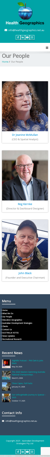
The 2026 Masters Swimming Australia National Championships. (28, 373)
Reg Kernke (25, 204)
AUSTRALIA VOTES (10, 332)
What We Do (7, 313)
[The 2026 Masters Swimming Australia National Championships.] (7, 375)
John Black (25, 273)
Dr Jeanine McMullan (25, 135)
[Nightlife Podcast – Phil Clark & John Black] (7, 364)
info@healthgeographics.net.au (26, 30)
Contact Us (7, 329)
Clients (5, 326)
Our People (7, 316)
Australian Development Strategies (17, 323)
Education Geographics (12, 320)
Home (5, 61)
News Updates (8, 336)
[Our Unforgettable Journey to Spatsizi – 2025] (7, 398)
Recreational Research (12, 339)
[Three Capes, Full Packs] (7, 386)
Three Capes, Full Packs (22, 383)
